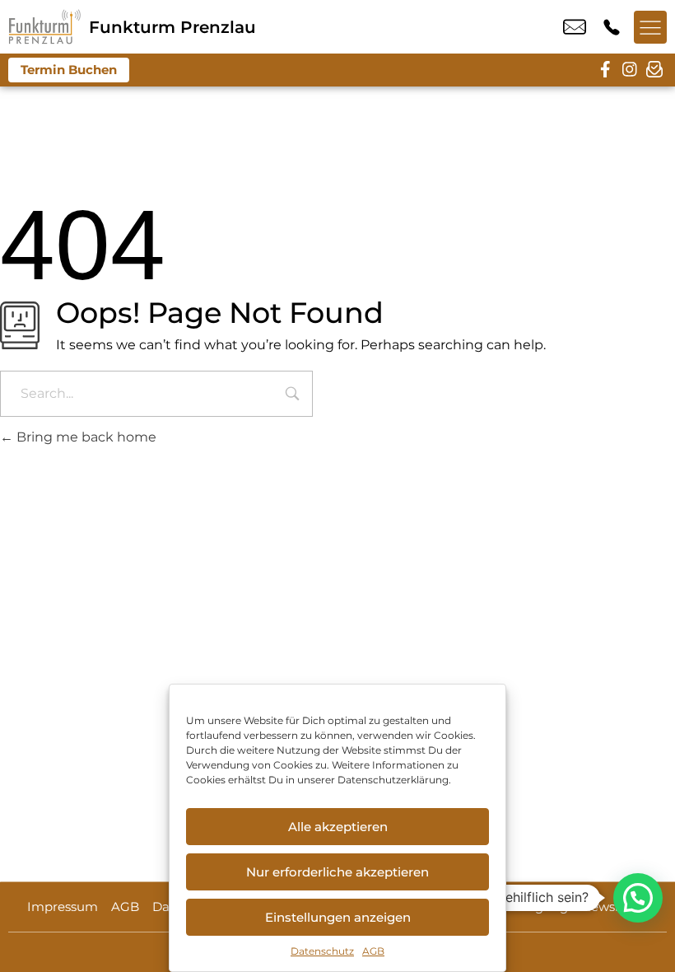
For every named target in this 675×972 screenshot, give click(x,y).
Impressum (62, 906)
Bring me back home (84, 437)
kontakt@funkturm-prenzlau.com (574, 27)
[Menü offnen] (650, 27)
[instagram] (629, 70)
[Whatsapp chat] (638, 898)
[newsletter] (654, 70)
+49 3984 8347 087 (611, 27)
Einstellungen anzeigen (338, 917)
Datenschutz (322, 951)
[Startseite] (44, 26)
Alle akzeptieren (338, 826)
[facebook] (605, 70)
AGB (373, 951)
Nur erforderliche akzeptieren (337, 872)
